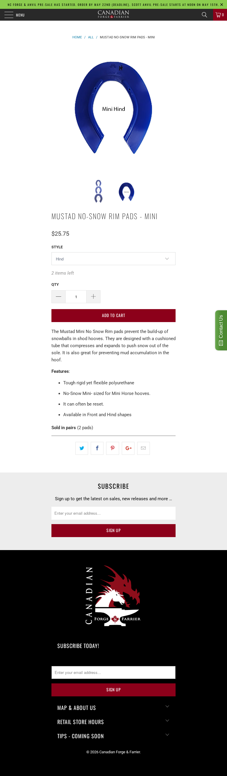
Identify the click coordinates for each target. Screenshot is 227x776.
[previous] (58, 109)
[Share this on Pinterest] (112, 448)
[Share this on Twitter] (81, 448)
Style (57, 247)
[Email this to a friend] (143, 448)
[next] (169, 109)
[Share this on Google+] (128, 448)
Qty (55, 284)
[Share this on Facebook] (97, 448)
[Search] (206, 14)
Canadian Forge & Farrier (119, 752)
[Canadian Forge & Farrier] (113, 15)
